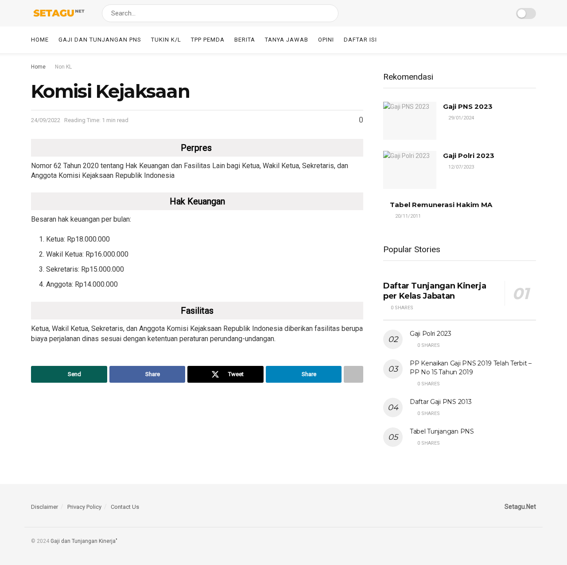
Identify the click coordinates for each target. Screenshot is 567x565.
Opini (326, 39)
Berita (244, 39)
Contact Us (125, 507)
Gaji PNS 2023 (468, 106)
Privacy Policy (84, 507)
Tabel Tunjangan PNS (442, 431)
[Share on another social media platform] (353, 374)
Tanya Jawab (286, 39)
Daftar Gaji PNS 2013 (440, 402)
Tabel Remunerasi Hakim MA (441, 204)
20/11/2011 (407, 216)
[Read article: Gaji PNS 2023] (409, 121)
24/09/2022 (45, 120)
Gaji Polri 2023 (468, 155)
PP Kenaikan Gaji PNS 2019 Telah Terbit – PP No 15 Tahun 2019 (471, 367)
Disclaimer (44, 507)
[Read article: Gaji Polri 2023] (409, 170)
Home (40, 39)
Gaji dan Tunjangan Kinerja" (83, 541)
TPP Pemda (208, 39)
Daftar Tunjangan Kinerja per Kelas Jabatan (434, 291)
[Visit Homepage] (58, 13)
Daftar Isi (360, 39)
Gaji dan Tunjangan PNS (99, 39)
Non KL (63, 67)
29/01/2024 (460, 118)
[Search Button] (329, 13)
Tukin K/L (166, 39)
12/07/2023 (460, 167)
